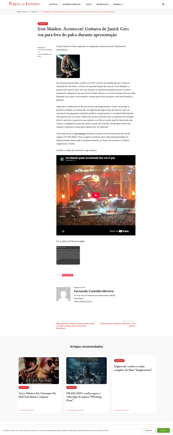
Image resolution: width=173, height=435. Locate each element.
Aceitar (163, 430)
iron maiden (67, 275)
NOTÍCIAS (53, 4)
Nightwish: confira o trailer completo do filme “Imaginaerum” (133, 368)
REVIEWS (117, 4)
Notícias (42, 23)
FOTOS (88, 4)
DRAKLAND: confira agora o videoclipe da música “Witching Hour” (84, 396)
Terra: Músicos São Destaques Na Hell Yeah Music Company (37, 395)
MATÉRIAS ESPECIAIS (71, 4)
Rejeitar (149, 430)
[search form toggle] (163, 4)
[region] (86, 430)
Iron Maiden (80, 133)
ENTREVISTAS (102, 4)
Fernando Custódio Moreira (45, 49)
